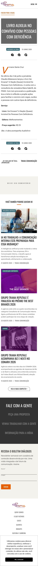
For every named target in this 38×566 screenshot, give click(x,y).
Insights (19, 529)
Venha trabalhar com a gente (19, 424)
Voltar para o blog (8, 13)
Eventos (5, 329)
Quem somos (19, 512)
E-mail (3, 475)
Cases (19, 520)
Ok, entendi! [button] (19, 559)
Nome (3, 469)
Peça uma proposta (19, 414)
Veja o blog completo (18, 389)
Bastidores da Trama (13, 49)
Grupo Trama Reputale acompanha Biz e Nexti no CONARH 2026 (15, 359)
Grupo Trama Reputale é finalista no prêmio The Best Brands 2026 (17, 301)
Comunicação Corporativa (10, 271)
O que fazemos (19, 516)
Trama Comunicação (22, 263)
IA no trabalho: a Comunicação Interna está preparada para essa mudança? (19, 241)
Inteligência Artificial (9, 211)
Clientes (19, 525)
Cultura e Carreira (19, 533)
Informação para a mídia (19, 433)
